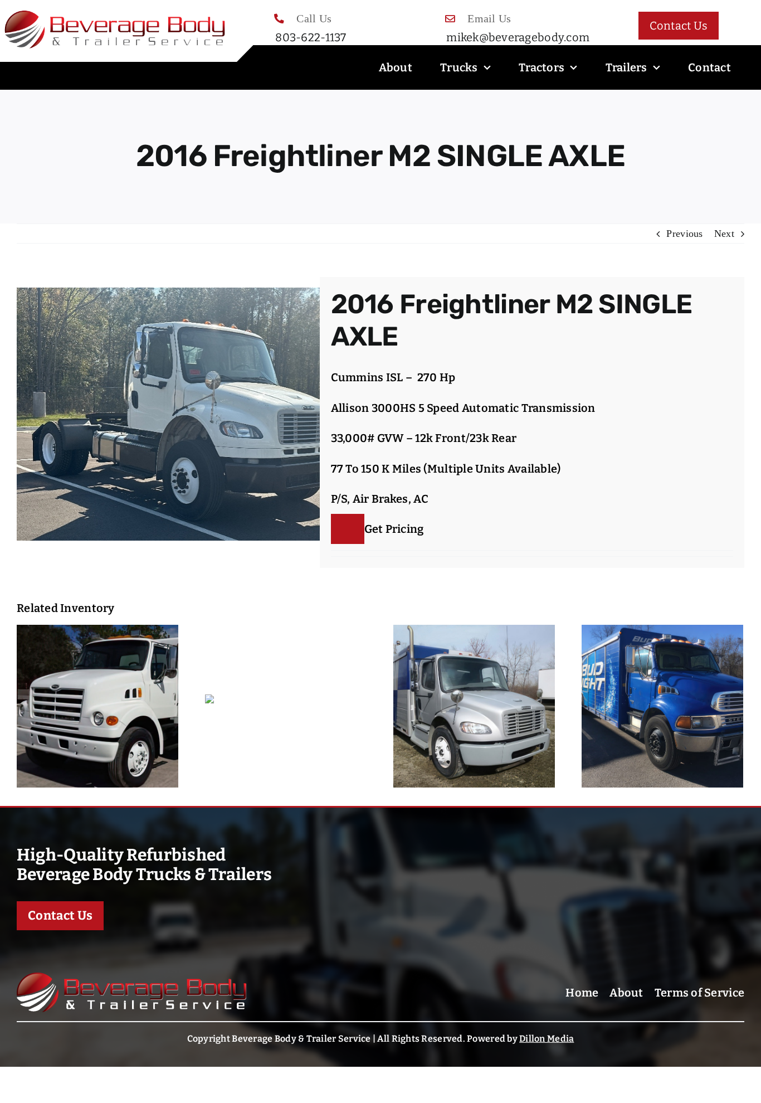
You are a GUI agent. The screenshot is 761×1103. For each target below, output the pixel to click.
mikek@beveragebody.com (517, 37)
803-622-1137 (310, 37)
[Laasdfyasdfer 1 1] (131, 977)
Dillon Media (546, 1038)
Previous (684, 233)
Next (724, 233)
